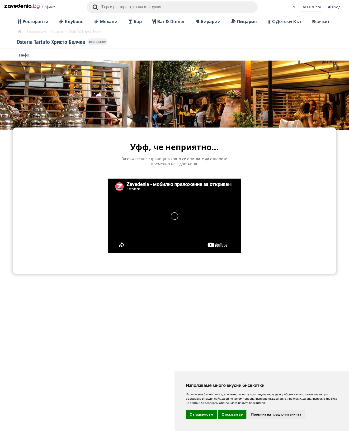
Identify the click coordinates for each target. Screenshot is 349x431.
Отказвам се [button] (232, 414)
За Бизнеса (311, 7)
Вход (336, 7)
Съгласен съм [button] (201, 414)
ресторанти (97, 41)
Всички (319, 21)
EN (293, 7)
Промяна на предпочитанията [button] (276, 414)
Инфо (24, 55)
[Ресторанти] (22, 7)
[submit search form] (95, 7)
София (47, 7)
